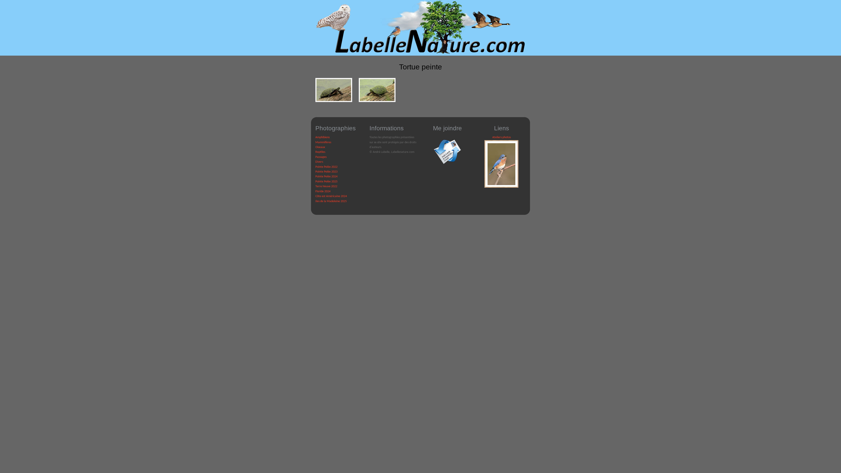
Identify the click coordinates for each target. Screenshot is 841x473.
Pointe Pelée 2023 (326, 171)
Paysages (321, 157)
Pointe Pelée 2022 (326, 167)
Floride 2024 (322, 191)
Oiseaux (320, 147)
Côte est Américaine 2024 (331, 196)
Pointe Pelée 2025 (326, 181)
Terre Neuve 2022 (326, 186)
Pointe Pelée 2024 (326, 176)
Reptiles (320, 152)
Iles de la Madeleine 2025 (331, 201)
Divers (319, 162)
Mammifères (323, 142)
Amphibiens (322, 137)
